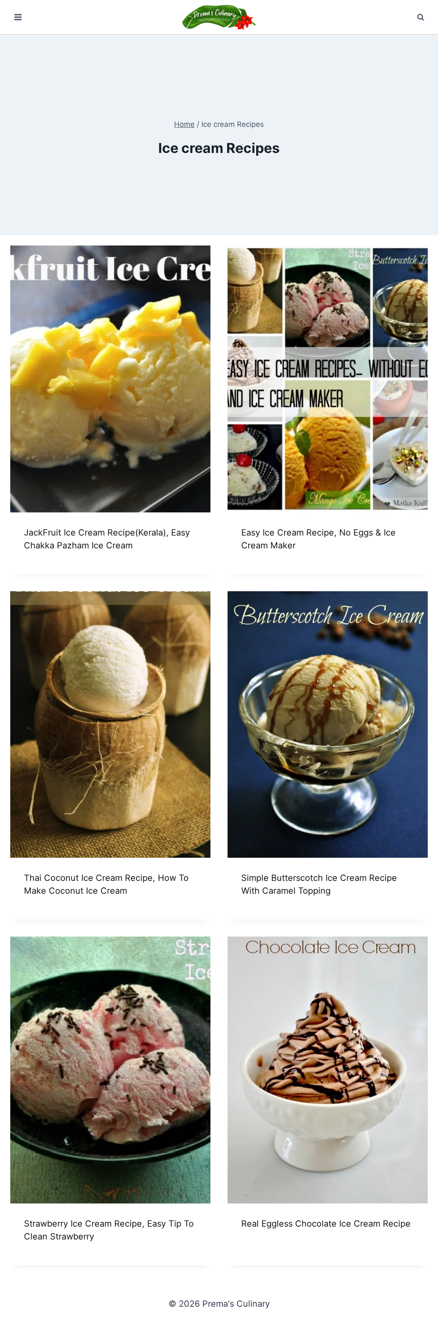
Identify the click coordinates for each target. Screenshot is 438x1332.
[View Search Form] (420, 17)
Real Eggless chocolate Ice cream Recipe (326, 1223)
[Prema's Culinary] (219, 17)
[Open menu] (18, 17)
